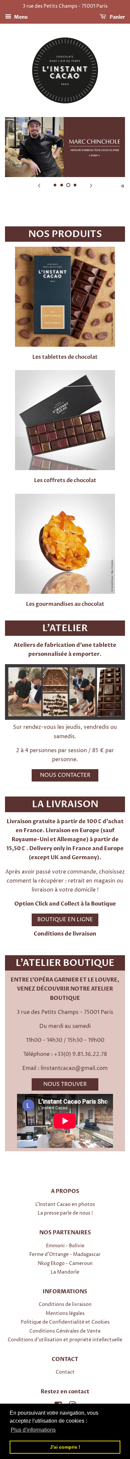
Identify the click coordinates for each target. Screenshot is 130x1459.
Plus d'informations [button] (33, 1430)
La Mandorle (65, 1272)
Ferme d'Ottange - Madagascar (65, 1255)
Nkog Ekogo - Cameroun (65, 1264)
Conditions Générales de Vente (65, 1331)
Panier (117, 17)
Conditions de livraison (65, 934)
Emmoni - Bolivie (65, 1246)
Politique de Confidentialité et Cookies (65, 1322)
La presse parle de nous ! (65, 1213)
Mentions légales (65, 1314)
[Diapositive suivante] (91, 185)
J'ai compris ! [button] (65, 1447)
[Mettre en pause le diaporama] (122, 185)
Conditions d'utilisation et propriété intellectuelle (65, 1340)
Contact (65, 1372)
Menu (20, 17)
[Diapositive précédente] (39, 185)
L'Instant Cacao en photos (65, 1205)
